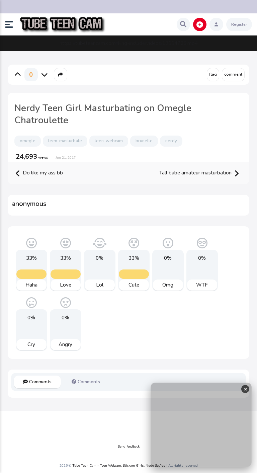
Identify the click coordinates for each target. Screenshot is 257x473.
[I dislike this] (44, 74)
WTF (202, 285)
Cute (133, 285)
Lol (99, 285)
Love (65, 285)
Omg (167, 285)
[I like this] (17, 74)
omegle (27, 141)
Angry (65, 344)
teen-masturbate (65, 141)
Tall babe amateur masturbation (196, 172)
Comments (40, 382)
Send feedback (129, 446)
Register (239, 24)
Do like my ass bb (42, 172)
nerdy (171, 141)
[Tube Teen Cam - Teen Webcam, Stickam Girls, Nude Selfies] (62, 24)
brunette (144, 141)
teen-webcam (109, 141)
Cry (31, 344)
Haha (31, 285)
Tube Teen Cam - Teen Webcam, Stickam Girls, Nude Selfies (118, 465)
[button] (11, 24)
